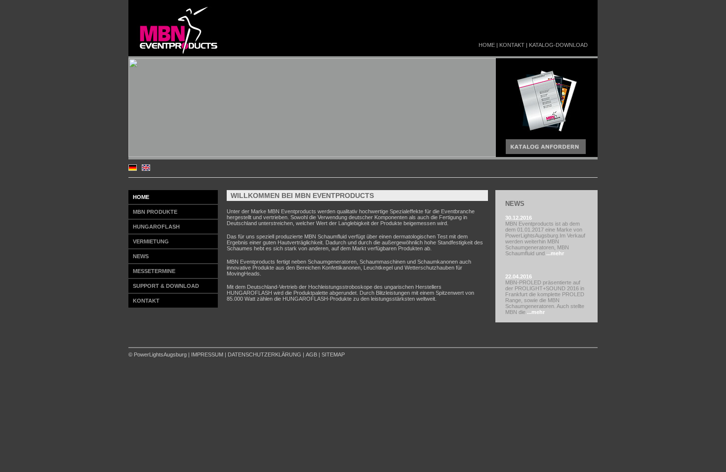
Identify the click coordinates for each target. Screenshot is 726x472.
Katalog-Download (558, 45)
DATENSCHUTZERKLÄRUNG (264, 354)
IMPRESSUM (207, 354)
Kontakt (511, 45)
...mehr (554, 253)
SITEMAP (333, 354)
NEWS (141, 256)
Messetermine (154, 271)
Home (487, 45)
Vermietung (151, 241)
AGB (311, 354)
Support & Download (166, 286)
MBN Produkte (155, 212)
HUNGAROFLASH (156, 227)
